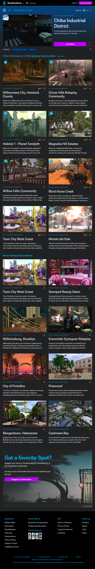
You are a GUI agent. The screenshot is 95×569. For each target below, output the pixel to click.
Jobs (84, 529)
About (84, 526)
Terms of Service (64, 522)
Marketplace (10, 529)
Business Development (38, 522)
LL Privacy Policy (63, 557)
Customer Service (65, 529)
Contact (85, 522)
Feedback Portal (12, 547)
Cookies (78, 557)
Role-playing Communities (23, 10)
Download (9, 526)
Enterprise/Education (37, 526)
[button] (16, 3)
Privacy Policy (63, 526)
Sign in (75, 3)
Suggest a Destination (21, 479)
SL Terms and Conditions (22, 557)
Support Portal (11, 543)
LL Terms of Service (44, 557)
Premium (9, 533)
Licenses (61, 533)
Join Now (70, 44)
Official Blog (10, 540)
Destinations (10, 536)
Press (84, 533)
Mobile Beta (10, 522)
